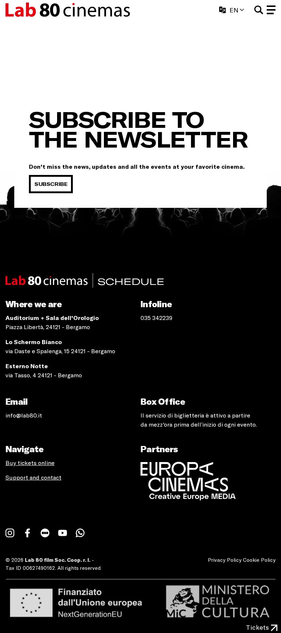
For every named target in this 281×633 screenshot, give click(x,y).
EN (234, 10)
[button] (258, 9)
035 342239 (156, 317)
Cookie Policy (259, 560)
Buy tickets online (30, 462)
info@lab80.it (23, 415)
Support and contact (33, 477)
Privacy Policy (224, 560)
